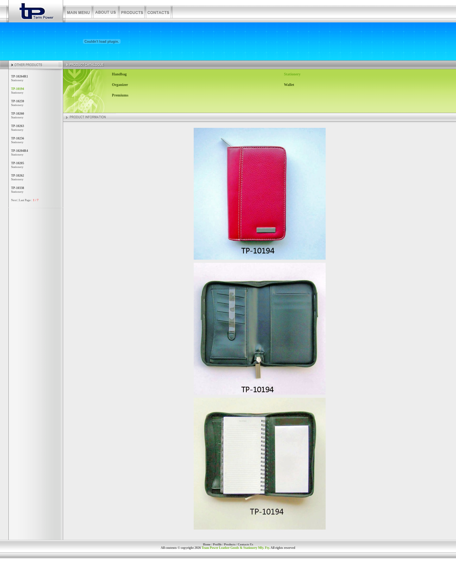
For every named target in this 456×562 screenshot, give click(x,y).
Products (229, 544)
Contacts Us (245, 544)
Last (21, 200)
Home (207, 544)
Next (14, 200)
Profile (217, 544)
